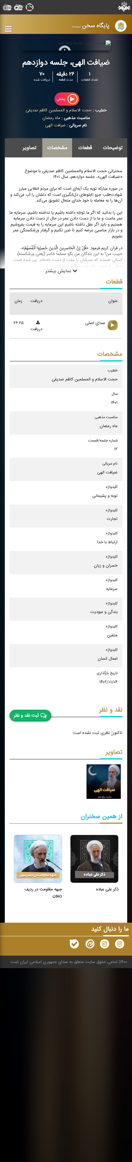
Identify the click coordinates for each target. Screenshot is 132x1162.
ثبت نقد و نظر (26, 715)
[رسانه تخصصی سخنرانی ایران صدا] (119, 945)
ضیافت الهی (55, 125)
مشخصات (57, 148)
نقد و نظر (110, 710)
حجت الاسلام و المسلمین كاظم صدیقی (59, 110)
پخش (61, 99)
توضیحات (112, 148)
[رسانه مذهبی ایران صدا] (104, 945)
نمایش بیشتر (58, 271)
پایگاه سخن (91, 26)
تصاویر (29, 148)
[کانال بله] (74, 945)
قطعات (85, 148)
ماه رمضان (51, 118)
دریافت (36, 329)
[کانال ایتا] (89, 945)
